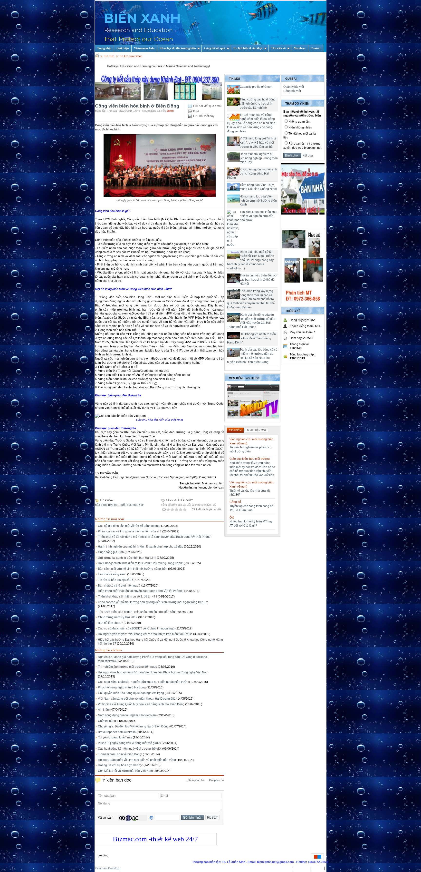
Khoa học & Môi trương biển (178, 48)
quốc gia (125, 505)
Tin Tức (109, 56)
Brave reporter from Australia (117, 732)
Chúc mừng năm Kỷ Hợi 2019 (117, 617)
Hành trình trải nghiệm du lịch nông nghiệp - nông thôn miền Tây (259, 158)
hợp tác (113, 505)
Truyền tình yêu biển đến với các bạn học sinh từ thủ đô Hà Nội (258, 279)
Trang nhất (284, 868)
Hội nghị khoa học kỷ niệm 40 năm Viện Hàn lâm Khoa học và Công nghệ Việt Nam (153, 672)
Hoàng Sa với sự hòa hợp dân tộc (120, 765)
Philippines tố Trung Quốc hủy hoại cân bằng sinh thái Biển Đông (141, 704)
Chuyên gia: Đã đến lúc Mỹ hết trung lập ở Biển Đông (133, 726)
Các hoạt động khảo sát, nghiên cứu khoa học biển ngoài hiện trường (144, 682)
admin (170, 110)
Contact (316, 48)
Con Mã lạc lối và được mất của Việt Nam (125, 771)
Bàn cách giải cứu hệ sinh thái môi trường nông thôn (132, 568)
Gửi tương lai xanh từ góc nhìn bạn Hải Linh (127, 557)
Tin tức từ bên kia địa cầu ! (115, 580)
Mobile (125, 868)
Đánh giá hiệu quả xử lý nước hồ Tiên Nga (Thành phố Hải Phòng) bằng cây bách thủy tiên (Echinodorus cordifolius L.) (250, 260)
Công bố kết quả (214, 48)
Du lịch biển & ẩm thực (248, 48)
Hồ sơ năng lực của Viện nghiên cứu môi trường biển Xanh (258, 200)
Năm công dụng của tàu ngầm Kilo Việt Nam (127, 715)
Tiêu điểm (235, 430)
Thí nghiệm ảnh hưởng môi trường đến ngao (127, 666)
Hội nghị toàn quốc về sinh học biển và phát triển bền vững (137, 760)
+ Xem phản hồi (195, 780)
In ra (196, 111)
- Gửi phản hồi (215, 780)
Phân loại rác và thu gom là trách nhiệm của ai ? (130, 531)
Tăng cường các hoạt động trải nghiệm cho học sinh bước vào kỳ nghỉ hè (258, 103)
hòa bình (101, 505)
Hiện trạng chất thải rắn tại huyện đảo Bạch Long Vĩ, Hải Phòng (140, 591)
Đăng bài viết (292, 91)
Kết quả (307, 155)
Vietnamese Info (144, 48)
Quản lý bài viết (293, 86)
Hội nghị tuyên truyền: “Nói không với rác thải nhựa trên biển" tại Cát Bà (145, 634)
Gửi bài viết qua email (207, 106)
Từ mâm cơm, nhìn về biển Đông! (120, 754)
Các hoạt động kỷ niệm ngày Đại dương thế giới (130, 748)
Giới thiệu (122, 48)
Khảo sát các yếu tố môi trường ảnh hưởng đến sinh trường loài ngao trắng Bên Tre (153, 602)
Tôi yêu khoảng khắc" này (115, 737)
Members (300, 48)
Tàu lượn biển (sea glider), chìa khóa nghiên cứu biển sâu (136, 612)
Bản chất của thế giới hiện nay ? (119, 585)
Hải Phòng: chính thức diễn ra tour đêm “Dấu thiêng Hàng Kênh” (140, 563)
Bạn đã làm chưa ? (110, 623)
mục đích (138, 505)
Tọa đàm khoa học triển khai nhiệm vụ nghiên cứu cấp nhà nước (258, 216)
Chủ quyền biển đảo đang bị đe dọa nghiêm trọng (131, 693)
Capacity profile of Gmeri (256, 86)
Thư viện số (278, 48)
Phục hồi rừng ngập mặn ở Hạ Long (122, 687)
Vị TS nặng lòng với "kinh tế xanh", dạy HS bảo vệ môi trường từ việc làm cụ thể (258, 142)
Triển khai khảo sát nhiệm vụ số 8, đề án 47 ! (127, 596)
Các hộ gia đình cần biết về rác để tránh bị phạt (129, 526)
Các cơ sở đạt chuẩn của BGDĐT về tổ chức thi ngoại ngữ (136, 628)
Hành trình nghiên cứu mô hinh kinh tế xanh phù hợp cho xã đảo (140, 546)
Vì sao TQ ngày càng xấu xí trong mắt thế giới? (129, 743)
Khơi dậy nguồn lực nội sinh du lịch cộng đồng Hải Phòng (252, 173)
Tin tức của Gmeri (131, 56)
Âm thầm (104, 709)
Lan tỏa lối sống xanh (112, 574)
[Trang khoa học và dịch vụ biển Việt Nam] (210, 26)
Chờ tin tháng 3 (108, 721)
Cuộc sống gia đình (111, 552)
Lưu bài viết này (203, 116)
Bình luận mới (256, 430)
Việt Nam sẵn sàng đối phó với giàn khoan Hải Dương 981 (137, 698)
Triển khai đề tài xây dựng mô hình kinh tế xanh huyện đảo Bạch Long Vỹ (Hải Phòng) (154, 537)
